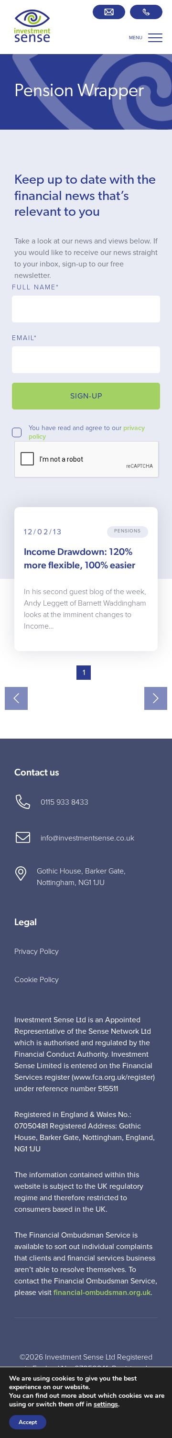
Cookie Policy (36, 979)
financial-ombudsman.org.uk (102, 1292)
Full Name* (35, 287)
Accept (28, 1422)
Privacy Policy (36, 951)
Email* (24, 338)
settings (106, 1404)
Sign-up (86, 396)
